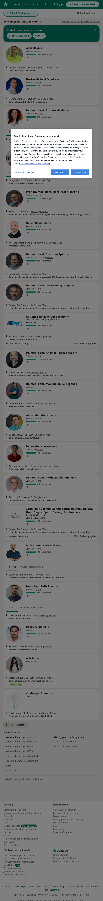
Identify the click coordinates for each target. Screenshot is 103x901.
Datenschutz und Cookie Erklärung (34, 163)
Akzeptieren (80, 172)
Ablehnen (59, 172)
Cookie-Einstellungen (24, 172)
